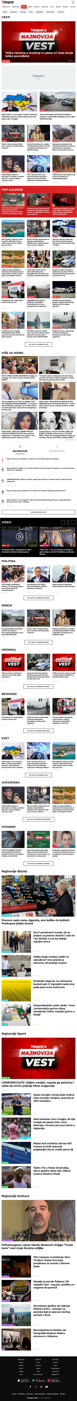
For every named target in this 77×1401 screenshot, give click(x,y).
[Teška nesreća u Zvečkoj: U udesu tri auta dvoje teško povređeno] (13, 662)
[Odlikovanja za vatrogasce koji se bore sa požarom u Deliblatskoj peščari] (63, 163)
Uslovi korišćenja (40, 1394)
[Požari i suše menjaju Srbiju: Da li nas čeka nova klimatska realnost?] (13, 133)
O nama (14, 1394)
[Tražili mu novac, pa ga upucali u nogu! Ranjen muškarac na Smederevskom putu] (63, 662)
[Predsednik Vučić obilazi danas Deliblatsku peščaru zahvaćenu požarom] (38, 573)
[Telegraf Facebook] (30, 1387)
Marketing (21, 1394)
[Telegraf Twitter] (36, 1387)
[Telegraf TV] (47, 1387)
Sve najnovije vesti (38, 512)
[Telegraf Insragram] (41, 1387)
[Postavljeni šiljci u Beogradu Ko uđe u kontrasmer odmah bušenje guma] (19, 537)
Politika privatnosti (53, 1394)
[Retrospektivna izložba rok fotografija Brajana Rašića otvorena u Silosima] (16, 1339)
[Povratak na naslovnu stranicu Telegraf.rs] (8, 2)
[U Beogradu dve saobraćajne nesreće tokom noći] (13, 289)
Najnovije (14, 871)
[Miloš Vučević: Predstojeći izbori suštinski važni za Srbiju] (63, 573)
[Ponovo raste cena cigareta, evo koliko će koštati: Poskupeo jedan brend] (38, 896)
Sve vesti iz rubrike (38, 344)
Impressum (29, 1394)
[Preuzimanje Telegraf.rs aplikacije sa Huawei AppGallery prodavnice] (54, 1380)
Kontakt (62, 1394)
